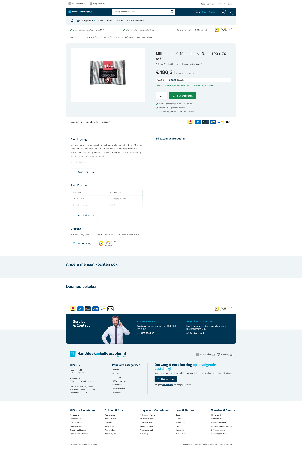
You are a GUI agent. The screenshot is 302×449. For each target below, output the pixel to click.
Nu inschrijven (167, 379)
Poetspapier (74, 415)
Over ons (115, 370)
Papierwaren (110, 415)
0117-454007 (75, 378)
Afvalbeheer (109, 426)
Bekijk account (197, 333)
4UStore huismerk (135, 21)
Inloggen (204, 12)
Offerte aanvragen (218, 430)
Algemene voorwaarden (192, 444)
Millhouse (184, 64)
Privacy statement (210, 444)
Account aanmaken (218, 434)
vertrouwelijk (167, 385)
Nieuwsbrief (220, 4)
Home (72, 37)
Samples (210, 4)
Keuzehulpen (181, 434)
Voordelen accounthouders (221, 426)
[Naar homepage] (72, 20)
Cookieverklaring (225, 444)
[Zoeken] (172, 12)
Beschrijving (76, 122)
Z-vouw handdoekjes (78, 430)
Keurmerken (116, 377)
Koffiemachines (75, 419)
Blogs (203, 4)
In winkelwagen (185, 96)
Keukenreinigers (146, 426)
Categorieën (87, 20)
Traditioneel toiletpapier (79, 434)
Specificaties (92, 122)
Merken (119, 21)
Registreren (213, 12)
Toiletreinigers (110, 434)
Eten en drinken (84, 37)
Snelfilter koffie (106, 37)
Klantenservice (146, 321)
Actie (109, 21)
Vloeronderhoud (146, 430)
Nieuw (100, 21)
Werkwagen (145, 434)
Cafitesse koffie (76, 426)
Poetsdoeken (110, 430)
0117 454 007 (147, 333)
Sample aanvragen (218, 422)
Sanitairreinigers (146, 422)
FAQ (177, 426)
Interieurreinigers (146, 419)
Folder (229, 4)
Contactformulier (118, 388)
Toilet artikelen (110, 419)
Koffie (95, 37)
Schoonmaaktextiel (147, 415)
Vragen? (106, 122)
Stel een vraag (84, 243)
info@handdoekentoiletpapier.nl (82, 381)
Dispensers (109, 422)
